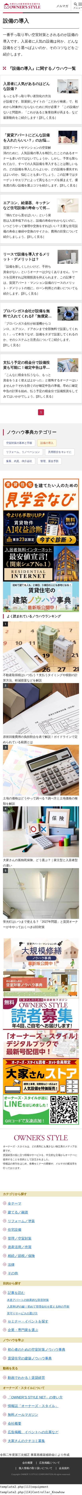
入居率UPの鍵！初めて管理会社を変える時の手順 (38, 1306)
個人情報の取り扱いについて (35, 1468)
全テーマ (14, 1203)
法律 (11, 1265)
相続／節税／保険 (21, 1256)
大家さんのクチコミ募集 (26, 1441)
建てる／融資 (18, 1212)
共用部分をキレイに (59, 451)
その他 (13, 1273)
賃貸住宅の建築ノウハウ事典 (30, 1358)
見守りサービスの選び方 (22, 1313)
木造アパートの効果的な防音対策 (28, 1300)
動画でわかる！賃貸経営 (26, 1378)
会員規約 (64, 1468)
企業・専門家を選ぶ (23, 1330)
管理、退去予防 (49, 461)
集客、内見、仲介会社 (19, 461)
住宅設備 (14, 1230)
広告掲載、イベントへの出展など (33, 1432)
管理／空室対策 (19, 1238)
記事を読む (16, 1293)
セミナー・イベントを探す (28, 1321)
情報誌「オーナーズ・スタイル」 (33, 1406)
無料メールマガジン (23, 1415)
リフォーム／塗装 (21, 1221)
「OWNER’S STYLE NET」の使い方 (35, 1397)
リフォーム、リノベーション (23, 451)
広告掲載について (49, 1462)
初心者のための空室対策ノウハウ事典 (36, 1350)
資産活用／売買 (19, 1247)
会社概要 (14, 1423)
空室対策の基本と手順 (19, 442)
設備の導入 (46, 442)
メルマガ (62, 6)
